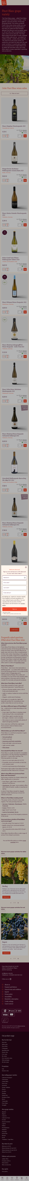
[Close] (26, 567)
